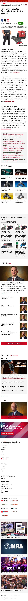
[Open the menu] (25, 4)
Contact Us (3, 449)
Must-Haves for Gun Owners (14, 134)
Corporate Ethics (17, 595)
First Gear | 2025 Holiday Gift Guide (12, 152)
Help (2, 453)
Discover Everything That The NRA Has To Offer (13, 573)
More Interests (13, 355)
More (9, 263)
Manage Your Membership (6, 488)
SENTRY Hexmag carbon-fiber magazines (12, 136)
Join (10, 1)
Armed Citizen (5, 358)
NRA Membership (4, 483)
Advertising (3, 447)
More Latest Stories (17, 343)
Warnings (2, 597)
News (2, 17)
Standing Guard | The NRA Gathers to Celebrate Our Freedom (7, 324)
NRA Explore (3, 478)
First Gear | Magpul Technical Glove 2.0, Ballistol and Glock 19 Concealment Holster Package (14, 143)
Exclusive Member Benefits (6, 484)
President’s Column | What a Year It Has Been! (12, 283)
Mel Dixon (19, 137)
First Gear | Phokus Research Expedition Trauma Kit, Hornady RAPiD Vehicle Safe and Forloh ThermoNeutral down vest (13, 148)
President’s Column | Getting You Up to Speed (9, 315)
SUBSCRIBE (7, 433)
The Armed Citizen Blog (13, 378)
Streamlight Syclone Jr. (14, 135)
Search (2, 454)
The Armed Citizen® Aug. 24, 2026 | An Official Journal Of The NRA (13, 376)
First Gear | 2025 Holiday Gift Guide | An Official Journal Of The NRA (6, 251)
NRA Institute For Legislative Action (8, 476)
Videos (2, 472)
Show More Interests (17, 417)
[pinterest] (8, 20)
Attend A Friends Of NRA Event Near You (12, 590)
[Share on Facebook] (2, 20)
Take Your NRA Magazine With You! (10, 537)
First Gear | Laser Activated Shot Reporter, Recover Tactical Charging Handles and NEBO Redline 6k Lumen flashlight (13, 155)
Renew (13, 1)
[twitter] (5, 20)
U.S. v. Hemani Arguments (7, 306)
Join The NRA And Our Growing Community (12, 555)
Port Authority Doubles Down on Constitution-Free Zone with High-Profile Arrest (9, 333)
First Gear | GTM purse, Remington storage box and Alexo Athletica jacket (14, 160)
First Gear (5, 134)
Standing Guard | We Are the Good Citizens (8, 297)
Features (3, 468)
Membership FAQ (4, 486)
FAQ (2, 451)
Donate (16, 1)
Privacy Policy (3, 595)
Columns (5, 293)
